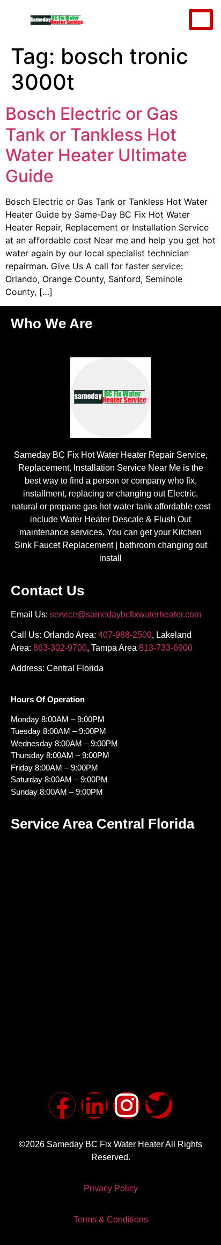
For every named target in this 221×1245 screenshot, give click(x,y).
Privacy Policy (111, 1188)
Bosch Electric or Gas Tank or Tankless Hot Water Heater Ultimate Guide (96, 144)
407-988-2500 (125, 634)
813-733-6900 (166, 647)
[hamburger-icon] (201, 19)
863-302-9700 (60, 647)
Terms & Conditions (110, 1219)
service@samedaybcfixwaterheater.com (125, 614)
